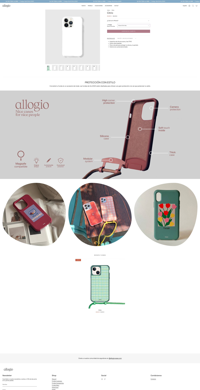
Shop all (54, 379)
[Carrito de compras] (196, 5)
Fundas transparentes (58, 383)
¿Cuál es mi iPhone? (112, 20)
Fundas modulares (57, 381)
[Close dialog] (110, 345)
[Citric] (100, 284)
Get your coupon (100, 364)
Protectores (55, 387)
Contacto (153, 379)
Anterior (45, 36)
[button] (90, 6)
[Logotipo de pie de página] (8, 370)
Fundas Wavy (55, 385)
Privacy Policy (103, 371)
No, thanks (100, 377)
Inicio (108, 10)
